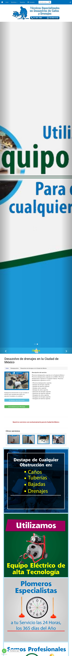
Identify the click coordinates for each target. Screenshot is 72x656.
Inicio (7, 2)
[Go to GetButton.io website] (4, 654)
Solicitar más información (17, 400)
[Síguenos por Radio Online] (70, 2)
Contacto (32, 2)
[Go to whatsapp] (4, 651)
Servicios (13, 2)
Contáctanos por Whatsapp (17, 406)
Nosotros (22, 2)
